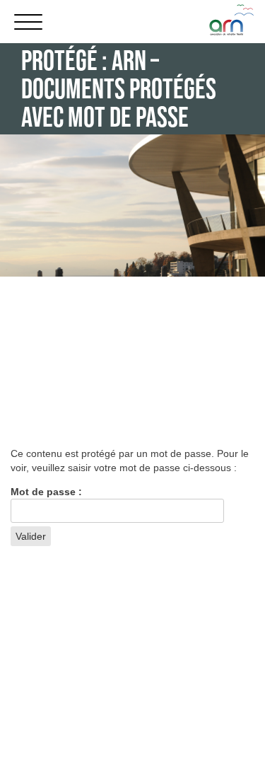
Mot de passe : (46, 491)
